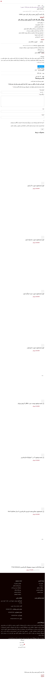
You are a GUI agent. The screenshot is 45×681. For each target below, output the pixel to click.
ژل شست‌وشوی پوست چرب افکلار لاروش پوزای (31, 403)
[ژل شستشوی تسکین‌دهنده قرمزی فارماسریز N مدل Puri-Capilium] (32, 472)
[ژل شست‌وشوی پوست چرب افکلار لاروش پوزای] (32, 363)
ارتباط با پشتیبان (17, 594)
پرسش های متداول (17, 585)
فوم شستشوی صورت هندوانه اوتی (34, 239)
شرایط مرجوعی (17, 592)
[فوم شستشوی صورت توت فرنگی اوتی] (32, 255)
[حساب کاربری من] (4, 2)
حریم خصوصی (40, 592)
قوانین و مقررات (17, 583)
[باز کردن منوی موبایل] (44, 2)
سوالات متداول (40, 587)
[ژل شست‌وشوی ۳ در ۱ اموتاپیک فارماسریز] (32, 418)
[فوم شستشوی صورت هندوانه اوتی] (32, 200)
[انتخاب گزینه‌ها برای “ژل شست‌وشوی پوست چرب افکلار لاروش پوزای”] (42, 401)
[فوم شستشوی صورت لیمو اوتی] (32, 309)
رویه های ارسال (18, 590)
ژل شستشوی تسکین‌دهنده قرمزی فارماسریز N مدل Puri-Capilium (26, 511)
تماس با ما (41, 583)
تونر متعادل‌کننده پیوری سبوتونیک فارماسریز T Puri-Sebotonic (27, 567)
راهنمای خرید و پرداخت (16, 587)
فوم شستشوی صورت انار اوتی (35, 185)
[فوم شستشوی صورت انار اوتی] (32, 146)
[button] (42, 183)
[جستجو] (41, 2)
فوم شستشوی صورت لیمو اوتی (35, 347)
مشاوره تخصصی (39, 590)
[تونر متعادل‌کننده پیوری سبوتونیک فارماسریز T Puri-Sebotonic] (32, 526)
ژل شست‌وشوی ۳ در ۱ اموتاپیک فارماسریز (32, 457)
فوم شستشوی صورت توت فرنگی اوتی (33, 293)
